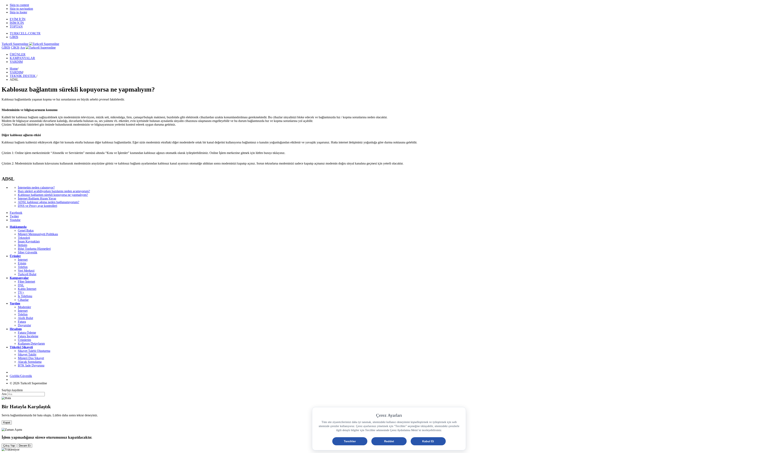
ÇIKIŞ (15, 47)
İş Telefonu (25, 296)
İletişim (22, 245)
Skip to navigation (21, 8)
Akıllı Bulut (25, 318)
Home (14, 68)
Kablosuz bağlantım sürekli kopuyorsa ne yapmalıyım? (53, 195)
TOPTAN (16, 26)
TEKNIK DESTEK (23, 76)
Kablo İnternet (27, 289)
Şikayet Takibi (27, 354)
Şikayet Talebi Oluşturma (34, 351)
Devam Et (25, 445)
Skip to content (19, 5)
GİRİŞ (14, 37)
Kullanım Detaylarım (31, 343)
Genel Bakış (26, 230)
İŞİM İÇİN (17, 23)
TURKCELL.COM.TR (25, 33)
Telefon (23, 267)
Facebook (16, 212)
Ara (22, 47)
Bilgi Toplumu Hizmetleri (34, 248)
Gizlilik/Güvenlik (21, 376)
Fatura (22, 321)
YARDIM (16, 61)
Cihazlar (23, 299)
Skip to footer (18, 12)
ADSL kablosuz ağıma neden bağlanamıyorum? (48, 202)
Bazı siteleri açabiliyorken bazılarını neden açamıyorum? (54, 191)
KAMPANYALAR (22, 58)
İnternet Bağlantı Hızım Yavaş (37, 198)
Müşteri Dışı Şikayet (31, 358)
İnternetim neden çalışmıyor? (36, 187)
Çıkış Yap (9, 445)
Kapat (6, 422)
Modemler (24, 307)
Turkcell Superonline (15, 44)
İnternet (23, 259)
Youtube (15, 220)
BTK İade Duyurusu (31, 365)
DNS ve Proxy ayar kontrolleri (37, 205)
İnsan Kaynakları (29, 241)
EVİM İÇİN (18, 19)
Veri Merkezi (26, 270)
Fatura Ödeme (27, 332)
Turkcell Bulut (27, 274)
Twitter (14, 216)
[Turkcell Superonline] (41, 47)
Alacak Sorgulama (30, 361)
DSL (21, 285)
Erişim (22, 263)
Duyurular (24, 325)
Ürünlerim (24, 340)
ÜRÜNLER (18, 54)
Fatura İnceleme (28, 336)
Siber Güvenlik (27, 252)
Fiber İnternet (26, 281)
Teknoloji (24, 237)
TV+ (21, 292)
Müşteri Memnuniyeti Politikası (38, 234)
